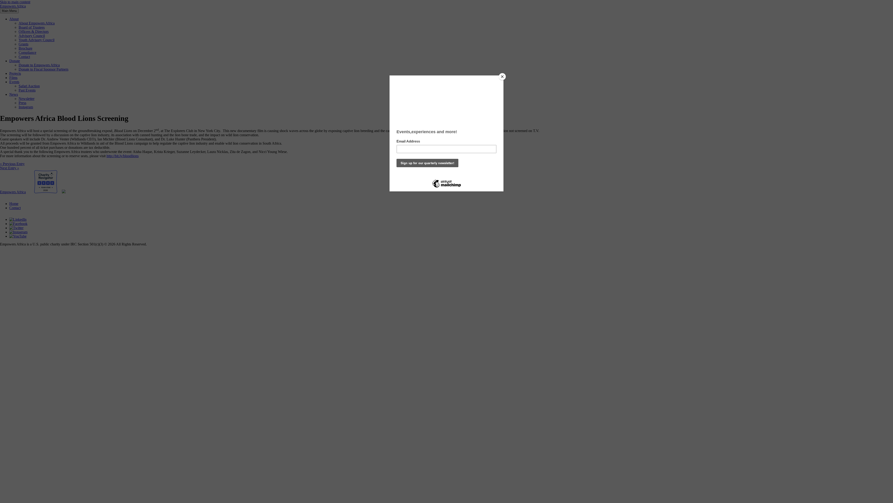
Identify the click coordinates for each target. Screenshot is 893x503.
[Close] (502, 76)
